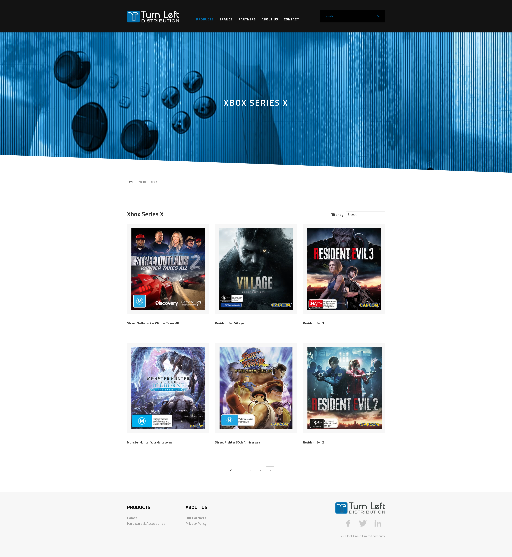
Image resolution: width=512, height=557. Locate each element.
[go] (379, 16)
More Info (196, 324)
